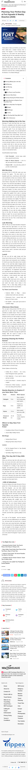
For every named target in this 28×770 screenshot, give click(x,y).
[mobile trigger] (2, 1)
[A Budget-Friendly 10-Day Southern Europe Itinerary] (5, 633)
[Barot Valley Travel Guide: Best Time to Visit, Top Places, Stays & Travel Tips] (5, 655)
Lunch (6, 89)
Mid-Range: (10, 109)
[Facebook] (7, 610)
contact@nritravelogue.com (7, 734)
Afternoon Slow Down (10, 95)
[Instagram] (20, 615)
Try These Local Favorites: (14, 92)
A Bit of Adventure (10, 118)
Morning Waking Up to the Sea (13, 81)
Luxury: (9, 112)
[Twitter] (20, 610)
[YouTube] (22, 762)
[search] (22, 1)
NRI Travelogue (8, 23)
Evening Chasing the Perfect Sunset (14, 97)
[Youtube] (7, 620)
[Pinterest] (7, 615)
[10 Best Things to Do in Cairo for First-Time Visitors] (5, 640)
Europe (11, 634)
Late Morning (8, 87)
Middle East (12, 641)
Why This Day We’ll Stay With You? (14, 115)
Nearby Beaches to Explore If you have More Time (13, 101)
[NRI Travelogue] (9, 1)
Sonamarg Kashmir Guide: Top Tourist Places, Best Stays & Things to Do (18, 647)
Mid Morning (8, 84)
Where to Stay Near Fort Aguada (13, 104)
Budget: (9, 107)
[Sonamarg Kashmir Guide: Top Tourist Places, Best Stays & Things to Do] (5, 647)
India (3, 8)
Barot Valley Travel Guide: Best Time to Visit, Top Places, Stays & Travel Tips (18, 655)
